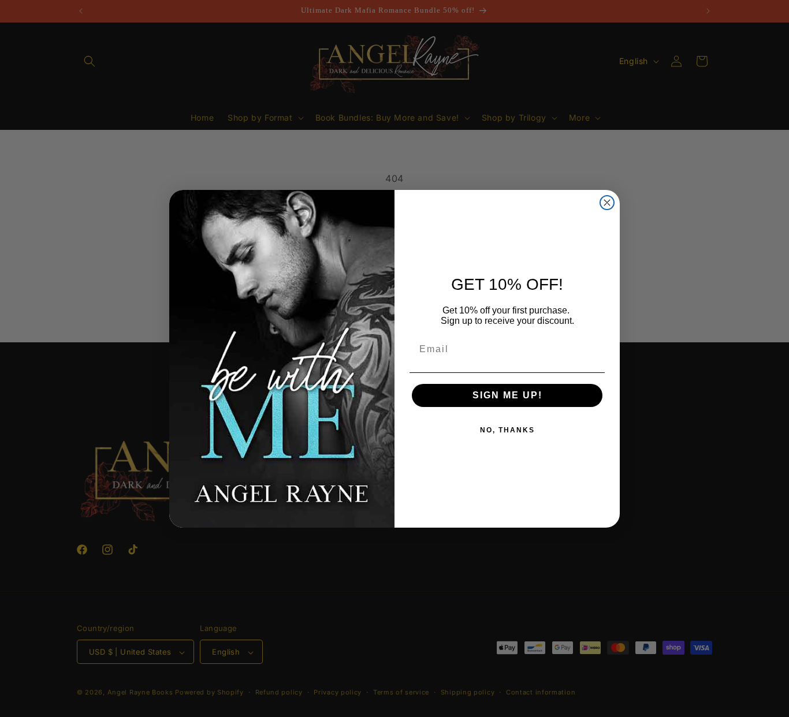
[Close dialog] (607, 203)
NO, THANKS (507, 430)
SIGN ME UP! (507, 395)
